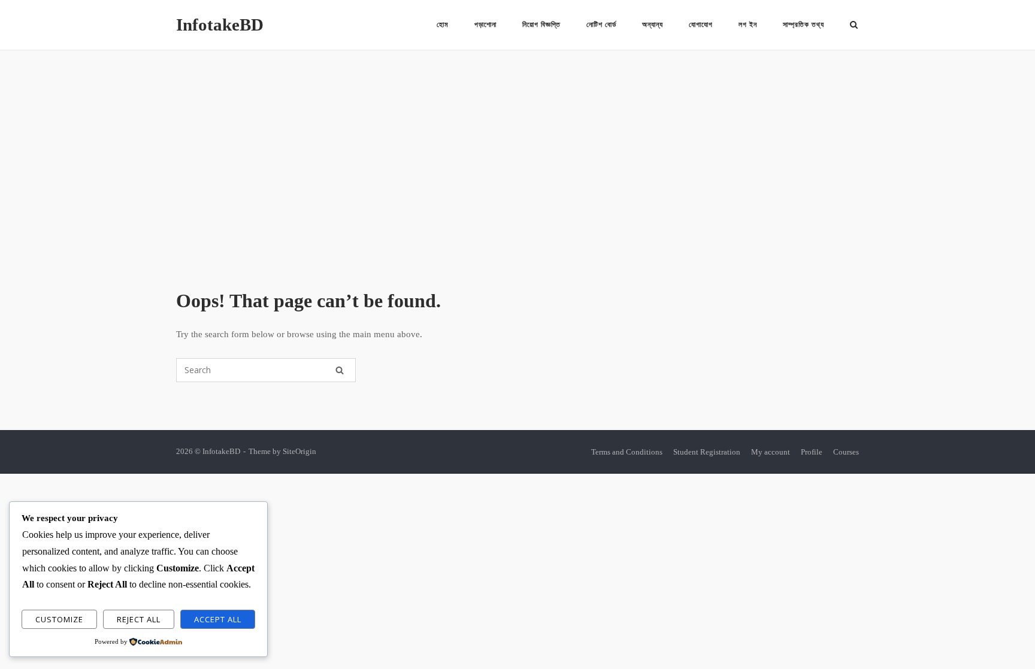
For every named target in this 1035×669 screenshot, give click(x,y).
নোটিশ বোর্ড (601, 24)
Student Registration (706, 451)
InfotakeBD (220, 24)
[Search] (339, 370)
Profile (811, 451)
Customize (59, 619)
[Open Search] (854, 25)
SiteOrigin (299, 451)
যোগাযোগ (701, 24)
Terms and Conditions (626, 451)
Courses (846, 451)
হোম (443, 24)
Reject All (139, 619)
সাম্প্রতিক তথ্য (803, 24)
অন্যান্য (652, 24)
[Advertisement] (517, 170)
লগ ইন (748, 24)
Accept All (217, 619)
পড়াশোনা (485, 24)
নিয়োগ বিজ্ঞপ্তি (541, 24)
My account (770, 451)
